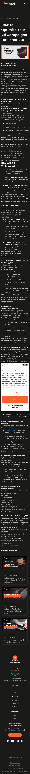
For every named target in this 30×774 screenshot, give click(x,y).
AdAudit (15, 707)
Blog (15, 718)
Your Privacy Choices (15, 768)
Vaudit (25, 194)
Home (15, 689)
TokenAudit (15, 700)
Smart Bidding (10, 430)
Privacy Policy (15, 763)
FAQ (15, 715)
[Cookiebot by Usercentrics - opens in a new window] (21, 365)
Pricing (15, 692)
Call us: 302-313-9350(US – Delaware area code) (15, 729)
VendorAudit (15, 704)
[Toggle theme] (20, 3)
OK (15, 399)
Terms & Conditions (15, 757)
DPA (15, 760)
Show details (20, 393)
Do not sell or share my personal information (15, 406)
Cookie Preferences (15, 765)
